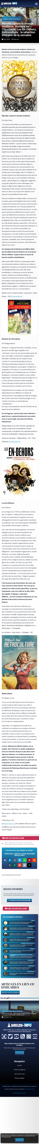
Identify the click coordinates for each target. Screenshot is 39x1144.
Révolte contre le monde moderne (23, 844)
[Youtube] (16, 1036)
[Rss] (22, 1036)
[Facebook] (4, 1036)
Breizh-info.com (9, 824)
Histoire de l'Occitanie (15, 843)
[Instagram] (28, 1036)
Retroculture (8, 844)
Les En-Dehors (27, 843)
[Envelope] (35, 1036)
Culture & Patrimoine (14, 19)
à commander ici (16, 296)
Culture (6, 19)
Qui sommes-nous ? (29, 1089)
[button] (36, 4)
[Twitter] (10, 1036)
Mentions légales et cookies (19, 1093)
